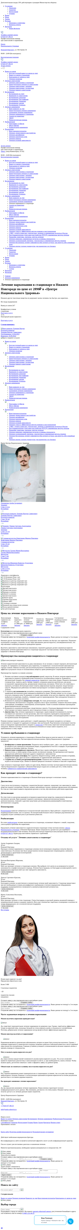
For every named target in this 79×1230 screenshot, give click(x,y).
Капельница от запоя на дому (19, 77)
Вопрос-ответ (55, 1122)
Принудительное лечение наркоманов (22, 110)
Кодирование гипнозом (17, 97)
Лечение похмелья (15, 79)
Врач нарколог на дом (16, 109)
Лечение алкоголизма (12, 81)
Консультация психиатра (17, 131)
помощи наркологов (32, 680)
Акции (7, 19)
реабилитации (12, 822)
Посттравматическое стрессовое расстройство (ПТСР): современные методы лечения (39, 235)
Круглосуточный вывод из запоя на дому (23, 73)
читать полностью (7, 855)
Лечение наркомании (12, 107)
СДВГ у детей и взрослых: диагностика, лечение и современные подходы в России (38, 233)
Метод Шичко (14, 125)
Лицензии (12, 8)
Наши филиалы (14, 28)
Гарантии (12, 10)
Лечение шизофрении (16, 135)
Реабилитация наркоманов (18, 127)
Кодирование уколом (16, 103)
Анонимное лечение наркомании (20, 112)
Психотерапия (6, 811)
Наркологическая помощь (18, 120)
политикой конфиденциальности (38, 637)
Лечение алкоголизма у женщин (20, 86)
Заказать (4, 625)
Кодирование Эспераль (17, 105)
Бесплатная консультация (10, 57)
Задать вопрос (6, 1175)
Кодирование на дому (16, 94)
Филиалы (8, 272)
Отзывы (12, 13)
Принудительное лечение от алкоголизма (23, 84)
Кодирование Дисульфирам (18, 99)
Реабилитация (10, 122)
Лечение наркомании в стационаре (21, 114)
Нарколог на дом (31, 1198)
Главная (7, 276)
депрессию (39, 725)
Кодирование (9, 92)
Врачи (7, 15)
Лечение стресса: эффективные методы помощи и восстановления (32, 231)
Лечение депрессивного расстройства (22, 133)
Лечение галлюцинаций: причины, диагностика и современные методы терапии (37, 241)
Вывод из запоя (10, 71)
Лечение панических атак (18, 137)
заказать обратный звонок (42, 1211)
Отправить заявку (26, 635)
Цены (7, 17)
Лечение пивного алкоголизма (20, 90)
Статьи (11, 269)
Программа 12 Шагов (16, 124)
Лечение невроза (15, 138)
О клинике (9, 6)
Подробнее (5, 509)
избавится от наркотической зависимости (22, 768)
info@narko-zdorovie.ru (9, 1109)
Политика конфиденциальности (21, 1132)
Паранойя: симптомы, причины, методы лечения (26, 237)
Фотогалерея (13, 12)
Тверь (3, 151)
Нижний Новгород (7, 50)
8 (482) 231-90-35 (28, 1213)
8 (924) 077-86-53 (7, 833)
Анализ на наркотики (16, 116)
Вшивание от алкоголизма (18, 96)
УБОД (11, 118)
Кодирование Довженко (17, 101)
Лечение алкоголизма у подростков (21, 88)
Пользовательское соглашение (43, 1132)
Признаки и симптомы (17, 23)
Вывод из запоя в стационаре (19, 75)
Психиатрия (9, 129)
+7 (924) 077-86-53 (7, 1106)
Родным (8, 21)
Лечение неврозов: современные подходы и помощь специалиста (32, 239)
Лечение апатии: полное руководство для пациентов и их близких (32, 246)
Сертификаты (5, 1122)
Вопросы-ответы (15, 25)
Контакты (8, 26)
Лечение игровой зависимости (20, 140)
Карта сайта (5, 1132)
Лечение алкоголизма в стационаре (21, 82)
